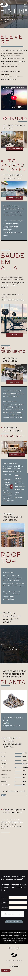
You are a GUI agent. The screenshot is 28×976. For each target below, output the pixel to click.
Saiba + (5, 970)
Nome (3, 898)
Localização (18, 497)
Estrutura (18, 478)
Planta (17, 495)
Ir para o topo (14, 966)
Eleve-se (17, 475)
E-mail (3, 903)
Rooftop (17, 492)
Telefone (4, 908)
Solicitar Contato (14, 921)
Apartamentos (19, 489)
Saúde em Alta (19, 484)
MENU (25, 4)
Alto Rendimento (20, 486)
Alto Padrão (18, 481)
